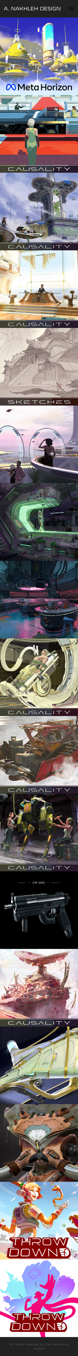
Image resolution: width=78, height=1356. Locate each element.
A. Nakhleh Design (32, 8)
